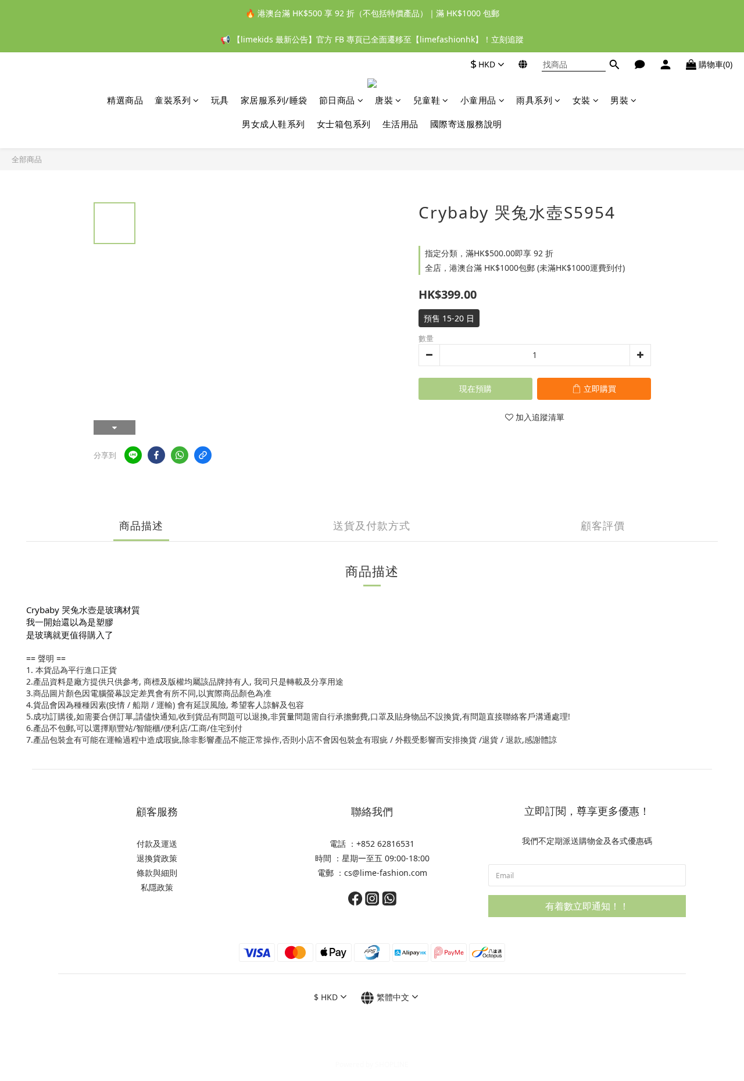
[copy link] (203, 455)
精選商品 (125, 100)
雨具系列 (534, 100)
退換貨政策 (157, 858)
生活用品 (400, 124)
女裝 (582, 100)
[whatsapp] (179, 455)
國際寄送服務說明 (466, 124)
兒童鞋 (427, 100)
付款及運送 (157, 843)
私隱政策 (157, 887)
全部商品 (27, 159)
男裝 (619, 100)
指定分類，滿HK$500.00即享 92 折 (489, 253)
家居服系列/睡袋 (274, 100)
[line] (133, 455)
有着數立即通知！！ (587, 906)
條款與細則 (157, 872)
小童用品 (478, 100)
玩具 (220, 100)
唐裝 (384, 100)
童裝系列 (173, 100)
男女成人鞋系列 (273, 124)
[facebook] (156, 455)
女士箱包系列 (344, 124)
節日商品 (337, 100)
